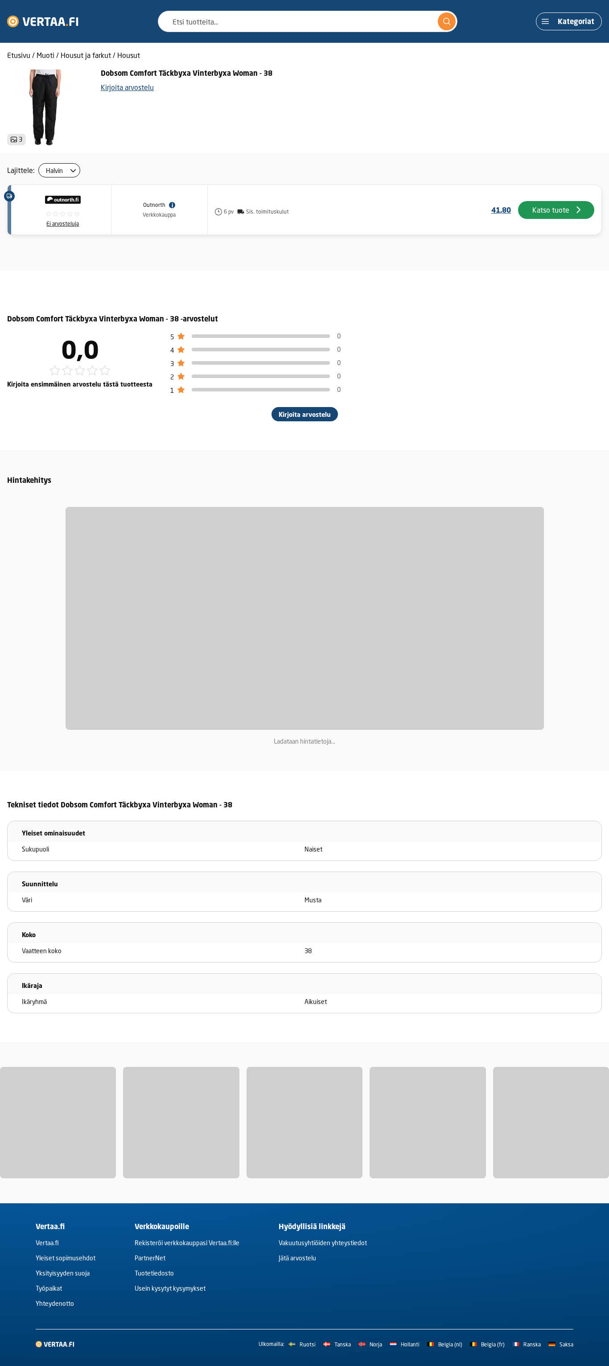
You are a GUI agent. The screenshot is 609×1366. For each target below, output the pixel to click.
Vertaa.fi (47, 1243)
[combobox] (307, 21)
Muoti (45, 55)
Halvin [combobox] (54, 170)
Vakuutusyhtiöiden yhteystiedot (323, 1243)
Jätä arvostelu (297, 1258)
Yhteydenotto (55, 1303)
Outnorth (154, 205)
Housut (128, 55)
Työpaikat (49, 1288)
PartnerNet (150, 1258)
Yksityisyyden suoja (63, 1273)
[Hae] (447, 21)
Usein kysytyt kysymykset (170, 1288)
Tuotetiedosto (154, 1273)
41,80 (501, 210)
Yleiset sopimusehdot (65, 1258)
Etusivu (18, 55)
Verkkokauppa (159, 214)
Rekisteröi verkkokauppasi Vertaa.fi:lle (187, 1243)
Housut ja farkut (86, 55)
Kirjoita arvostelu (127, 87)
